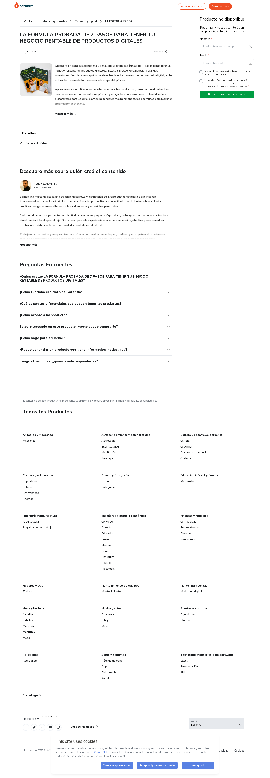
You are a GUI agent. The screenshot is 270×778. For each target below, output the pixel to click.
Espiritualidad (110, 447)
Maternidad (187, 481)
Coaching (186, 447)
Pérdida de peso (112, 661)
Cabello (28, 614)
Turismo (28, 592)
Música (105, 626)
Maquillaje (29, 632)
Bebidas (28, 487)
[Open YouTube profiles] (50, 727)
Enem (105, 539)
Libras (105, 551)
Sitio (183, 672)
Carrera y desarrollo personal (201, 435)
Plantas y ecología (193, 608)
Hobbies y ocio (33, 586)
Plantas (185, 620)
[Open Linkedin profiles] (42, 727)
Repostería (30, 481)
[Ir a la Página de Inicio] (23, 5)
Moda (26, 638)
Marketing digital (191, 592)
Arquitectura (31, 522)
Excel (184, 661)
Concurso (107, 522)
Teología (107, 458)
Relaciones (30, 655)
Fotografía (108, 487)
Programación (189, 667)
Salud (105, 678)
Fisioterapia (108, 672)
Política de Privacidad (238, 86)
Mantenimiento (111, 592)
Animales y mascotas (38, 435)
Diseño (105, 481)
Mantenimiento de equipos (120, 586)
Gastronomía (31, 493)
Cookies (239, 751)
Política (106, 563)
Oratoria (185, 458)
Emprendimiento (190, 528)
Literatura (107, 557)
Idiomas (106, 545)
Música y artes (111, 608)
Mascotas (29, 441)
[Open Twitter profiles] (34, 727)
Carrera (185, 441)
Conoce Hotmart (82, 727)
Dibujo (105, 620)
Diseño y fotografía (115, 475)
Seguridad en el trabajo (37, 528)
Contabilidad (188, 522)
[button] (92, 279)
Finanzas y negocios (194, 516)
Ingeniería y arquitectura (40, 516)
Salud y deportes (113, 655)
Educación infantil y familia (199, 475)
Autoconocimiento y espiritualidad (125, 435)
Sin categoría (32, 695)
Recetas (28, 499)
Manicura (28, 626)
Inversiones (187, 539)
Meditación (108, 453)
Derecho (106, 528)
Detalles (29, 133)
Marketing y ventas (193, 586)
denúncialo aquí (149, 401)
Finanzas (185, 533)
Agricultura (187, 614)
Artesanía (107, 614)
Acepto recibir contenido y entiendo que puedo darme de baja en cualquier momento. (227, 73)
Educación (107, 533)
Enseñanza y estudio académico (123, 516)
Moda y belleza (33, 608)
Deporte (106, 667)
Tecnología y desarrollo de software (206, 655)
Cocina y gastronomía (38, 475)
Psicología (108, 569)
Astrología (108, 441)
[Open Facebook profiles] (25, 727)
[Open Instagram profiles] (58, 727)
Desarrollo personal (193, 453)
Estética (28, 620)
